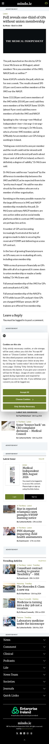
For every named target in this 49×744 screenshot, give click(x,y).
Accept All (24, 392)
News (6, 639)
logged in (20, 320)
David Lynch (24, 541)
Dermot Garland (27, 729)
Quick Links (11, 695)
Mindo (7, 26)
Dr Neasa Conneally (24, 599)
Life (5, 667)
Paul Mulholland (25, 416)
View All (41, 459)
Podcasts (9, 660)
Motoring (20, 584)
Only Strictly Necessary (24, 406)
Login (14, 497)
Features (20, 617)
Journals (8, 688)
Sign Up (34, 497)
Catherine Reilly (25, 438)
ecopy (24, 465)
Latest (5, 14)
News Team (10, 674)
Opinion (35, 599)
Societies (9, 681)
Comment (9, 646)
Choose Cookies (23, 399)
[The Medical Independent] (45, 3)
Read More (42, 561)
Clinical (8, 653)
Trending (36, 565)
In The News (20, 422)
